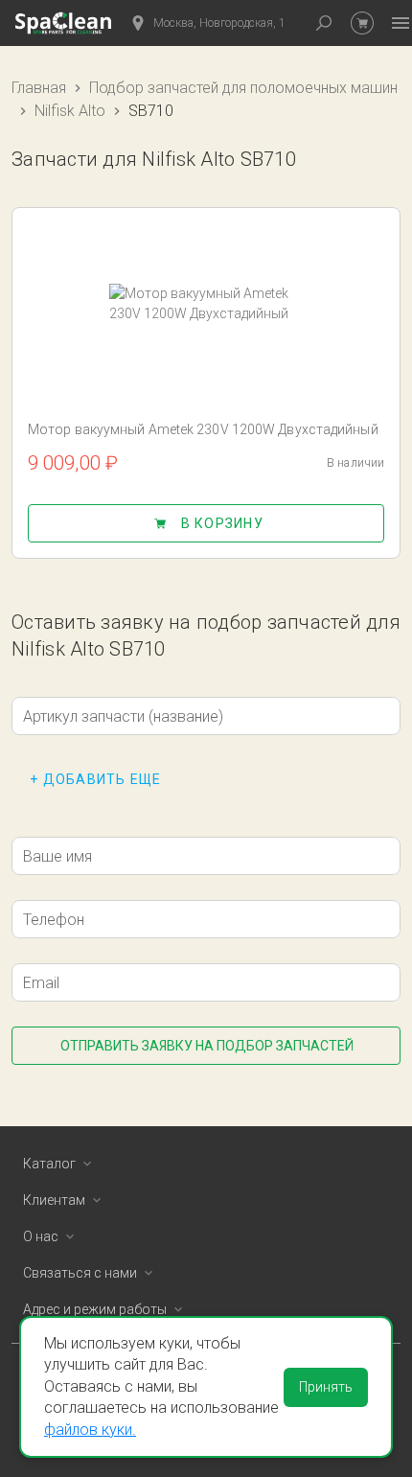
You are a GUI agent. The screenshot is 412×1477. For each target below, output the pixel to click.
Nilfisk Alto (69, 111)
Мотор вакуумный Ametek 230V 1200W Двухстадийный (203, 429)
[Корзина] (362, 23)
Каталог (49, 1163)
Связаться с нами (80, 1273)
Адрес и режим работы (95, 1309)
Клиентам (54, 1200)
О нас (40, 1236)
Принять (326, 1387)
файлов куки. (90, 1429)
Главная (38, 88)
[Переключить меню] (400, 23)
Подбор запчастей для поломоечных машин (243, 88)
